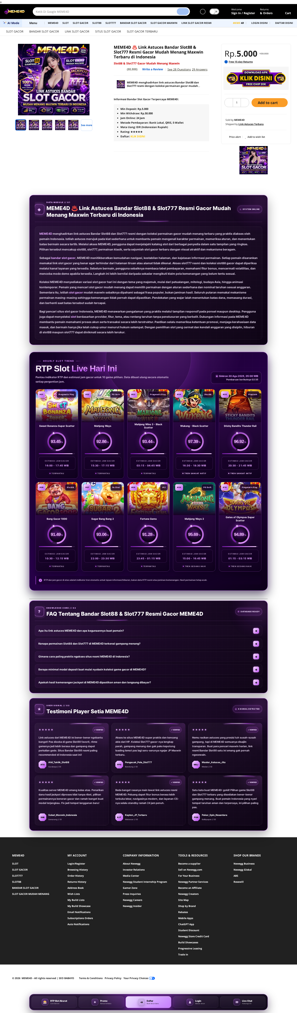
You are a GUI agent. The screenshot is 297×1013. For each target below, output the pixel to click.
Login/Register (76, 863)
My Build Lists (75, 900)
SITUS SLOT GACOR (108, 31)
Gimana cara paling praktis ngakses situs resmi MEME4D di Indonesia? (84, 656)
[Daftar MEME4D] (256, 78)
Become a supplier (189, 863)
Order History (75, 875)
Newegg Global (243, 869)
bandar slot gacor (63, 258)
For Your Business (188, 875)
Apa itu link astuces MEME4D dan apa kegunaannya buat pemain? (81, 630)
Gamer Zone (130, 888)
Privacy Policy (113, 978)
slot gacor (76, 292)
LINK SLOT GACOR (77, 31)
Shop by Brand (187, 906)
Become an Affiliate (190, 888)
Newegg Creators (188, 894)
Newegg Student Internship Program (145, 882)
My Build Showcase (79, 906)
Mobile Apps (185, 918)
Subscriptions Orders (80, 918)
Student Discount (188, 930)
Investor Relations (134, 869)
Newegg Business (244, 863)
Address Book (75, 888)
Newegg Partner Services (193, 882)
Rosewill (239, 882)
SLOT (15, 863)
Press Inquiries (132, 894)
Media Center (131, 875)
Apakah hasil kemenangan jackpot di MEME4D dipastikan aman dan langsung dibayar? (94, 682)
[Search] (183, 11)
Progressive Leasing (190, 948)
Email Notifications (79, 912)
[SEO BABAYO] (253, 160)
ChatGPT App (186, 924)
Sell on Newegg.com (190, 869)
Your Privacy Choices (136, 978)
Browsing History (77, 869)
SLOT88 (16, 882)
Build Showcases (188, 942)
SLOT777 (17, 875)
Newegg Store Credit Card (193, 936)
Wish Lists (73, 894)
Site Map (183, 900)
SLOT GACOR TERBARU (142, 31)
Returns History (76, 882)
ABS (236, 875)
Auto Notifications (78, 924)
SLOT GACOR (14, 31)
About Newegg (131, 863)
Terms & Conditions (91, 978)
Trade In (183, 954)
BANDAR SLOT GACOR (44, 31)
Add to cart (268, 102)
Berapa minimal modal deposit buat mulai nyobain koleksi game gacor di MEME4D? (92, 669)
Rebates (183, 912)
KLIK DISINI (138, 136)
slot (73, 316)
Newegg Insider (132, 906)
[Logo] (14, 11)
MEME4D (45, 233)
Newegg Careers (132, 900)
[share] (96, 49)
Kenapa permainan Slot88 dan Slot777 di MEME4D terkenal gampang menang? (89, 643)
